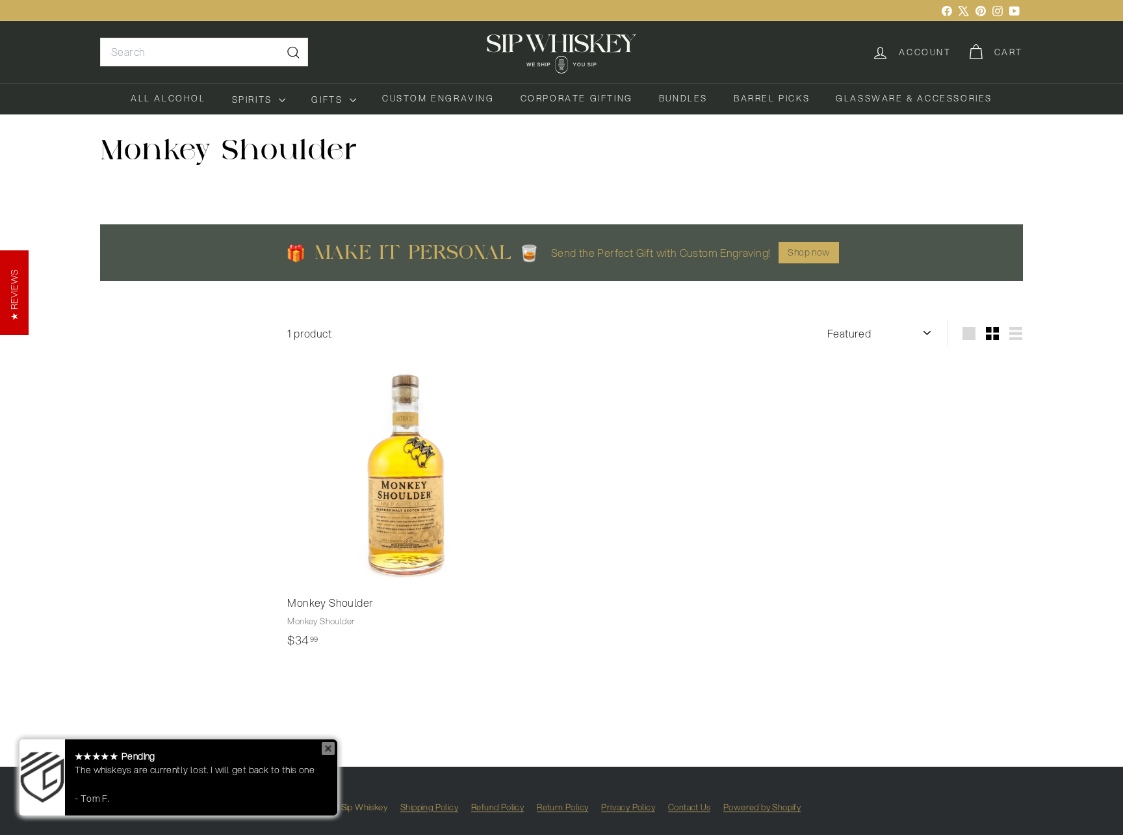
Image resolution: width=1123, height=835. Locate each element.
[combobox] (204, 52)
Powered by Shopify (762, 807)
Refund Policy (497, 807)
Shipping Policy (429, 807)
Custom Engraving (438, 98)
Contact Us (689, 807)
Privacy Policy (628, 807)
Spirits (254, 99)
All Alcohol (168, 98)
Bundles (683, 98)
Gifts (328, 99)
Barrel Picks (772, 98)
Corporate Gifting (577, 98)
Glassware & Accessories (914, 98)
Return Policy (562, 807)
